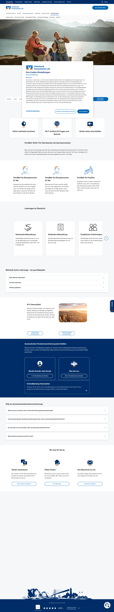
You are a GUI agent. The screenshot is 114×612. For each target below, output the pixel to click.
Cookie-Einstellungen (33, 111)
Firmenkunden (18, 2)
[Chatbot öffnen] (107, 605)
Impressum (29, 77)
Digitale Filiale (28, 2)
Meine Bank (37, 2)
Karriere (69, 2)
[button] (57, 277)
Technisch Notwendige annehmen (65, 111)
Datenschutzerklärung (32, 75)
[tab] (11, 13)
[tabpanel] (28, 238)
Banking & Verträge (47, 2)
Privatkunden (9, 2)
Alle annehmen (83, 111)
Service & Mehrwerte (59, 2)
